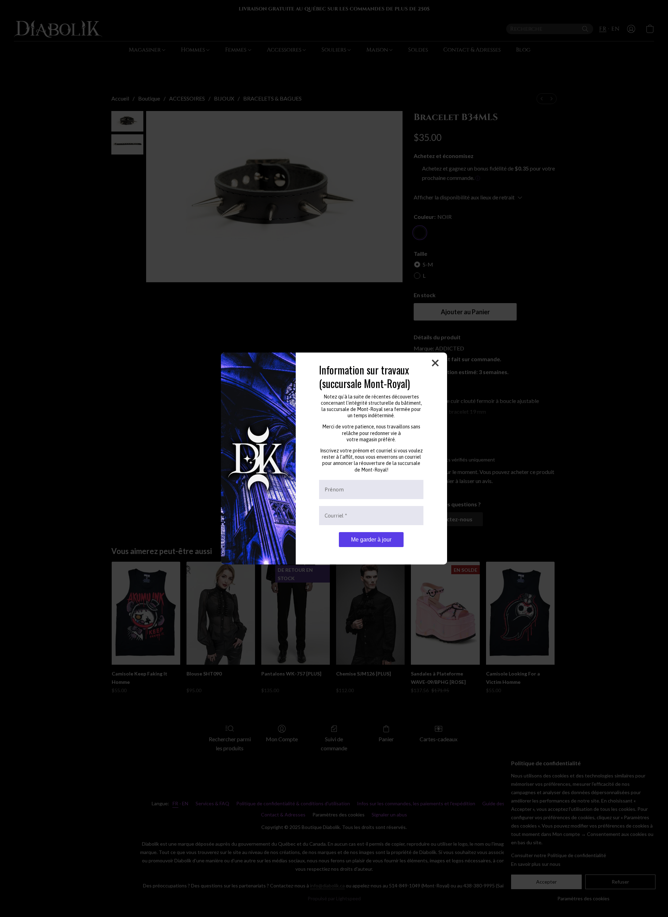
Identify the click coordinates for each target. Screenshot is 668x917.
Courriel (336, 516)
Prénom (334, 489)
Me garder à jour (371, 540)
